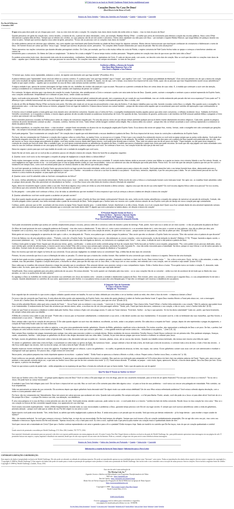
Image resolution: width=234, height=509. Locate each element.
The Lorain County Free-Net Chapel (124, 487)
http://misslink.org (121, 476)
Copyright (152, 17)
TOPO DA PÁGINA (117, 497)
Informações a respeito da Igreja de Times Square (104, 449)
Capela (132, 17)
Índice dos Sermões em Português (114, 17)
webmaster (104, 501)
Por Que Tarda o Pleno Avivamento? (80, 506)
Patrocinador (111, 506)
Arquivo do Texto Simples (88, 17)
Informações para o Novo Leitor (136, 449)
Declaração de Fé (120, 506)
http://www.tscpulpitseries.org (117, 483)
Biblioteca (150, 506)
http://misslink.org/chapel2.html (123, 478)
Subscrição (141, 17)
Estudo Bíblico (130, 506)
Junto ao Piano (139, 506)
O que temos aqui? (102, 506)
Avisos (145, 506)
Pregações (161, 506)
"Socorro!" (93, 506)
